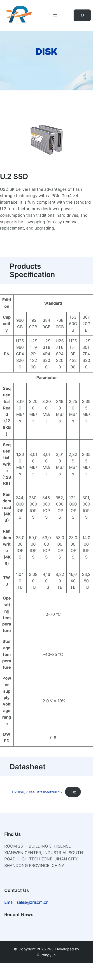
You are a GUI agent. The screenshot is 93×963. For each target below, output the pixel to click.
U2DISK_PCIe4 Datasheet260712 (37, 792)
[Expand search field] (82, 15)
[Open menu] (55, 15)
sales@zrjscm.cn (33, 902)
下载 (73, 792)
